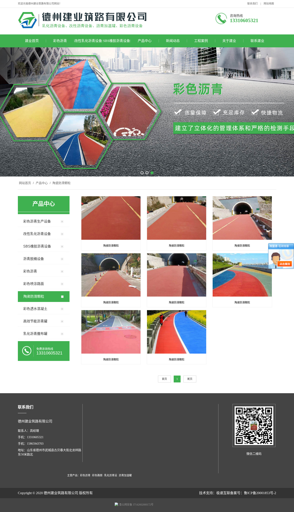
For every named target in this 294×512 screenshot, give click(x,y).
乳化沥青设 (110, 475)
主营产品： (73, 475)
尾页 (189, 379)
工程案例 (201, 41)
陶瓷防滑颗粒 (61, 183)
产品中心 (145, 41)
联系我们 (252, 3)
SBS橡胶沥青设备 (116, 41)
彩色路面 (97, 475)
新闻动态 (173, 41)
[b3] (147, 111)
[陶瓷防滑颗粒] (111, 218)
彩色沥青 (60, 41)
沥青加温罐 (125, 475)
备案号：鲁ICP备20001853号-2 (253, 493)
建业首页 (32, 41)
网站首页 (25, 183)
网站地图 (269, 3)
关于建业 (229, 41)
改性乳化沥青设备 (88, 41)
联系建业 (257, 41)
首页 (164, 379)
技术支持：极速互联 (214, 493)
